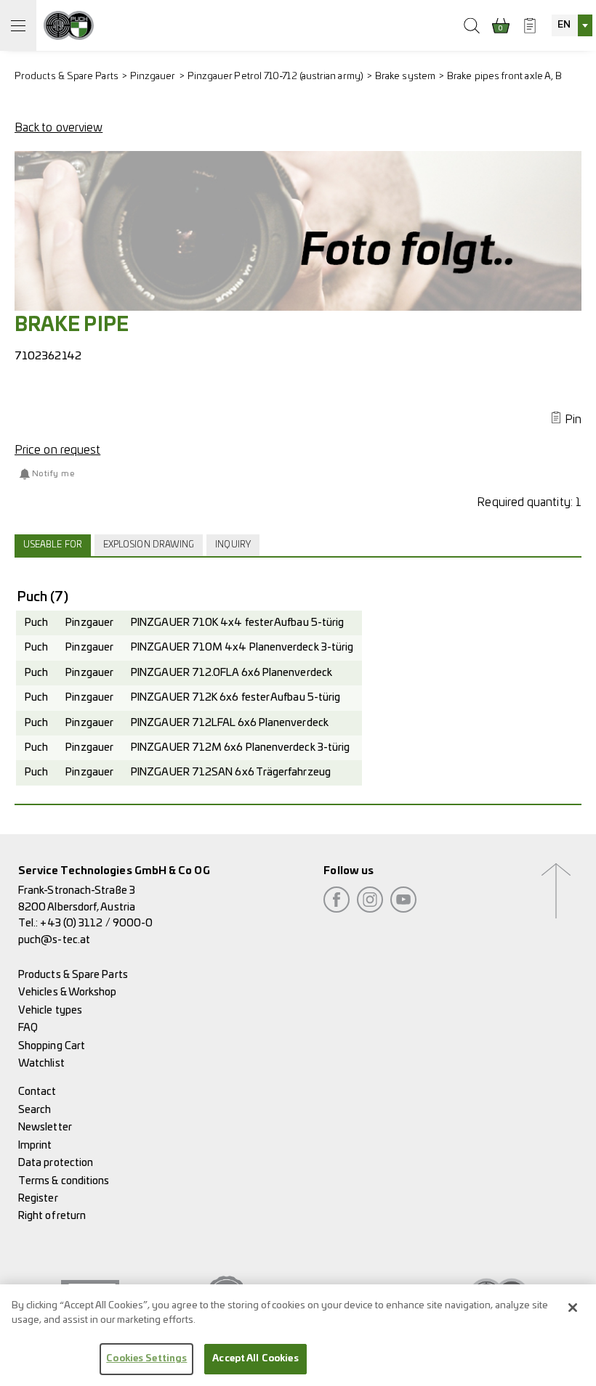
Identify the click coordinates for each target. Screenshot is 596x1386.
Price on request (57, 450)
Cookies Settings (146, 1358)
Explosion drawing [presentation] (148, 545)
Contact (37, 1091)
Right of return (52, 1215)
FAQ (28, 1027)
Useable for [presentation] (52, 545)
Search (34, 1109)
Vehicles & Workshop (67, 992)
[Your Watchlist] (529, 25)
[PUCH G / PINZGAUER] (68, 25)
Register (38, 1198)
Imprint (35, 1145)
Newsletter (45, 1127)
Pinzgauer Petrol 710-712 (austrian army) (275, 76)
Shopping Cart (51, 1045)
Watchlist (41, 1063)
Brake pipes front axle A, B (504, 76)
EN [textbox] (564, 25)
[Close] (573, 1308)
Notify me (53, 474)
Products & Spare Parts (66, 76)
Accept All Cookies (255, 1358)
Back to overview (58, 128)
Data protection (55, 1162)
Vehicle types (50, 1010)
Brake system (405, 76)
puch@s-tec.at (54, 939)
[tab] (54, 545)
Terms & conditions (63, 1180)
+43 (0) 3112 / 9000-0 (96, 923)
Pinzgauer (153, 76)
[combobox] (572, 25)
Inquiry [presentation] (233, 545)
